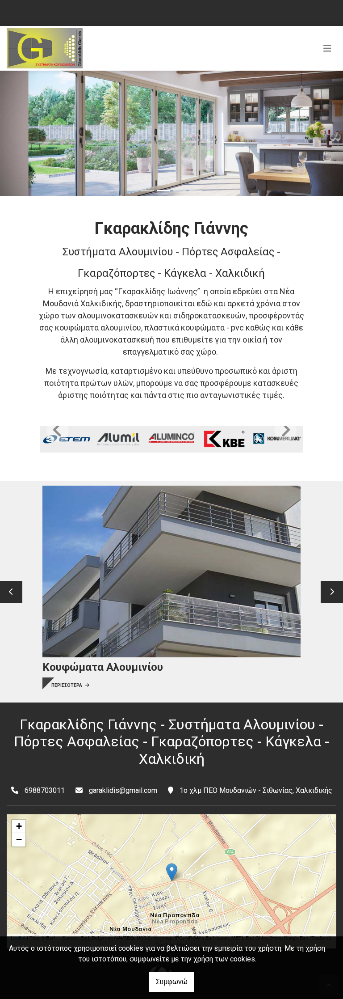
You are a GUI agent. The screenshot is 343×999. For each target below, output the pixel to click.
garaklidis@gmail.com (123, 790)
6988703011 (45, 790)
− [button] (19, 839)
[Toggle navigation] (327, 48)
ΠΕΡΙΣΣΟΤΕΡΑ (67, 685)
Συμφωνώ (172, 982)
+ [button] (19, 826)
